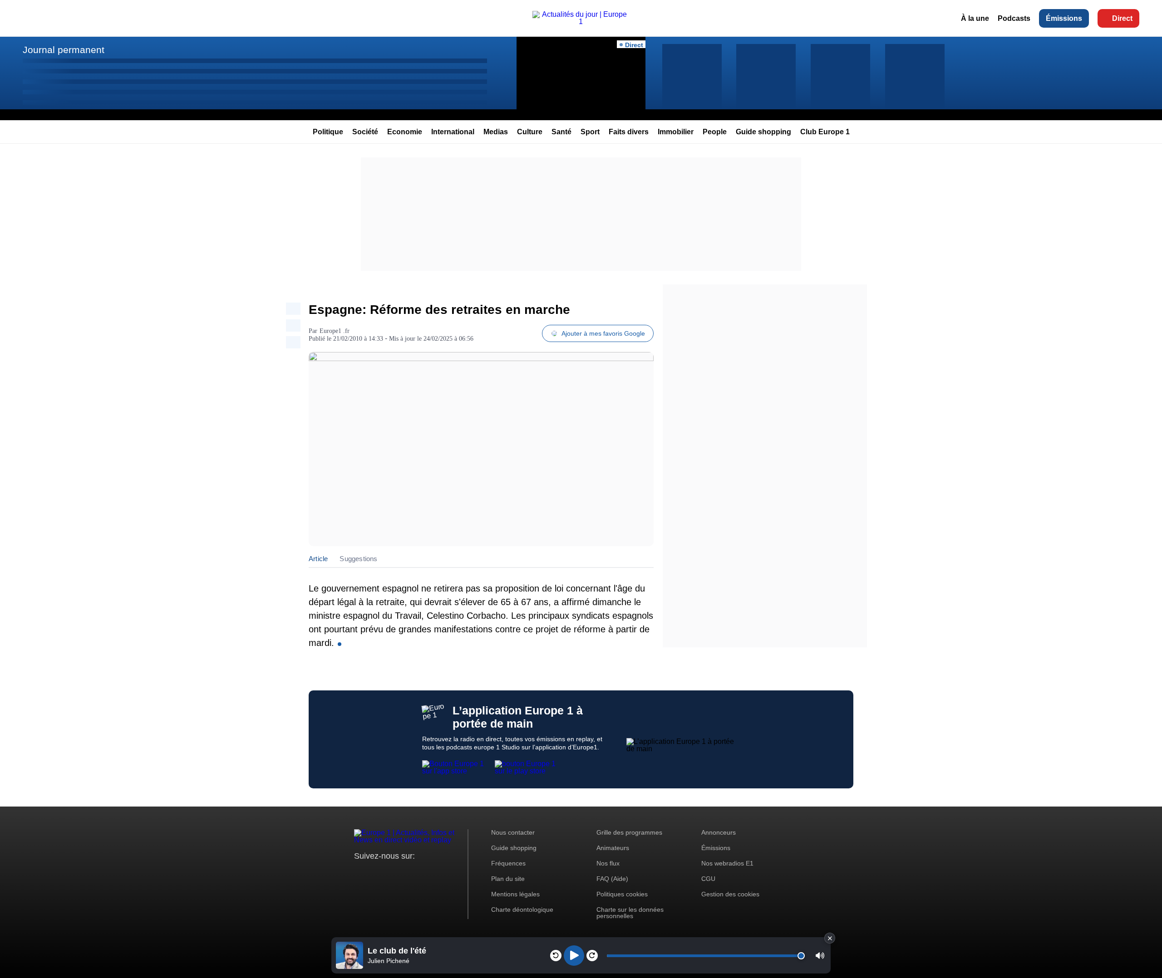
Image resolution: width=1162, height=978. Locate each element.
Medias (495, 132)
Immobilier (676, 132)
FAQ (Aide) (612, 878)
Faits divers (629, 132)
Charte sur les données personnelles (630, 912)
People (715, 132)
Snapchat (421, 873)
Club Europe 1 (825, 132)
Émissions (1064, 18)
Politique (328, 132)
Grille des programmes (629, 832)
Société (365, 132)
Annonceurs (718, 832)
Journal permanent (63, 49)
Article (318, 558)
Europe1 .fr (335, 331)
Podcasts (1014, 18)
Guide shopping (763, 132)
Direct (1122, 18)
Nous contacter (513, 832)
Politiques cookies (622, 894)
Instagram (375, 873)
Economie (404, 132)
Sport (590, 132)
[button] (820, 955)
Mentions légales (515, 894)
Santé (561, 132)
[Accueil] (581, 21)
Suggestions (358, 558)
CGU (708, 878)
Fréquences (508, 863)
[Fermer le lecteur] (829, 938)
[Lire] (574, 955)
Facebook (390, 873)
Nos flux (608, 863)
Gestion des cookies (730, 894)
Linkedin (437, 873)
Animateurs (612, 847)
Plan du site (508, 878)
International (452, 132)
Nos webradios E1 (727, 863)
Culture (529, 132)
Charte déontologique (522, 909)
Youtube (406, 873)
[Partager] (293, 309)
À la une (975, 18)
